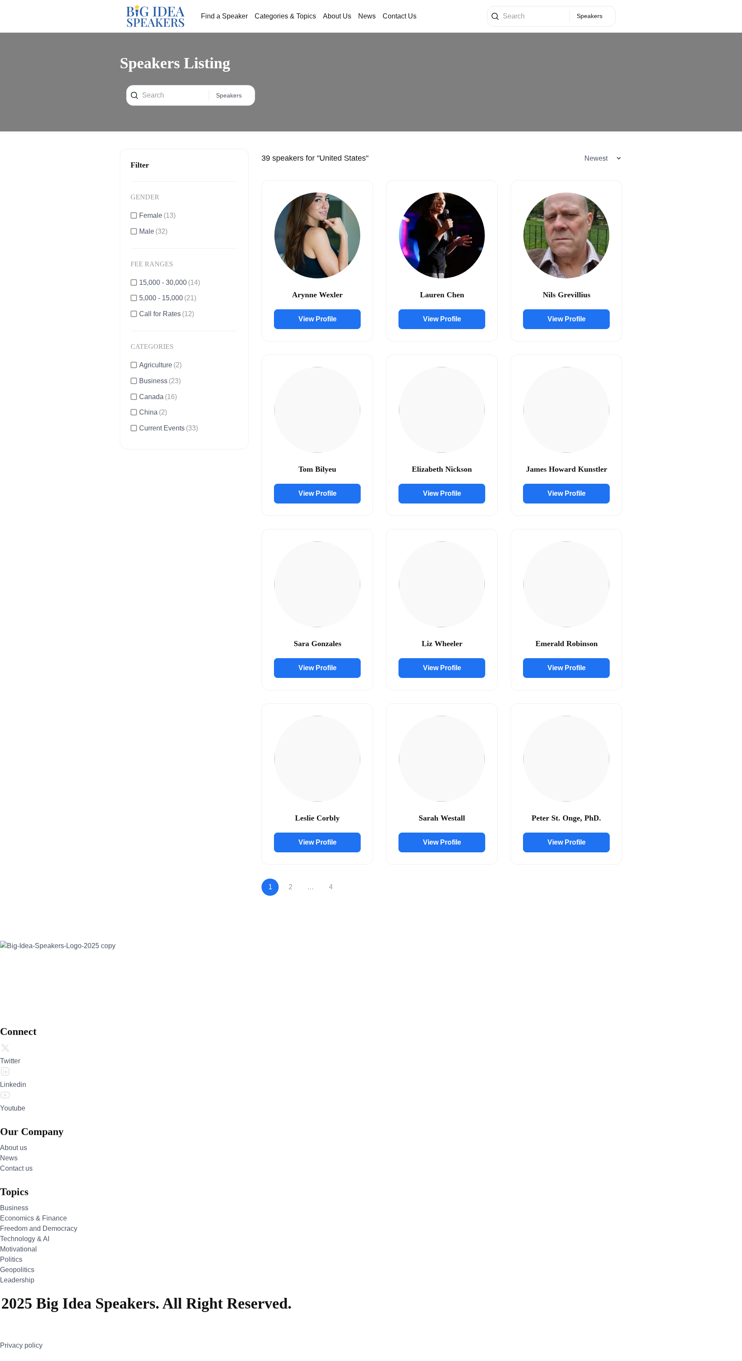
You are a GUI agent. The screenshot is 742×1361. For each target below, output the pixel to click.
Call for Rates (166, 313)
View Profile (317, 319)
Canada (158, 396)
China (153, 412)
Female (157, 215)
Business (160, 380)
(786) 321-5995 (48, 1002)
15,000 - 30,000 (169, 282)
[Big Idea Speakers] (155, 15)
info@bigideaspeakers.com (63, 985)
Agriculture (160, 365)
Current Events (168, 428)
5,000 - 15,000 (167, 298)
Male (153, 231)
